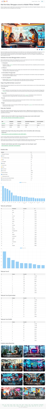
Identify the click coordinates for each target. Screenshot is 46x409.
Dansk (20, 404)
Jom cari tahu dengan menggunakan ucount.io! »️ (13, 117)
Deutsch (11, 404)
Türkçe (29, 404)
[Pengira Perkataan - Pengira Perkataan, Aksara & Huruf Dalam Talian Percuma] (4, 1)
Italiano (23, 404)
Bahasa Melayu (41, 404)
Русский (8, 404)
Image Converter (35, 1)
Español (14, 404)
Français (17, 404)
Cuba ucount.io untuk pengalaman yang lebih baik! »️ (13, 134)
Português (26, 404)
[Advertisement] (23, 16)
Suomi (32, 404)
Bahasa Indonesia (36, 404)
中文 (5, 404)
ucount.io (11, 64)
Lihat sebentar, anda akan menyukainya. (10, 145)
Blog (39, 1)
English (3, 404)
